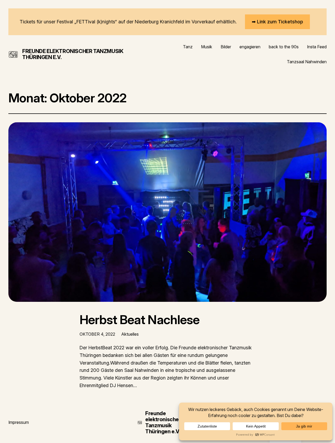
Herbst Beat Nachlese (139, 319)
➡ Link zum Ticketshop (277, 21)
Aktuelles (130, 334)
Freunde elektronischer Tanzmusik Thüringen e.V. (72, 54)
